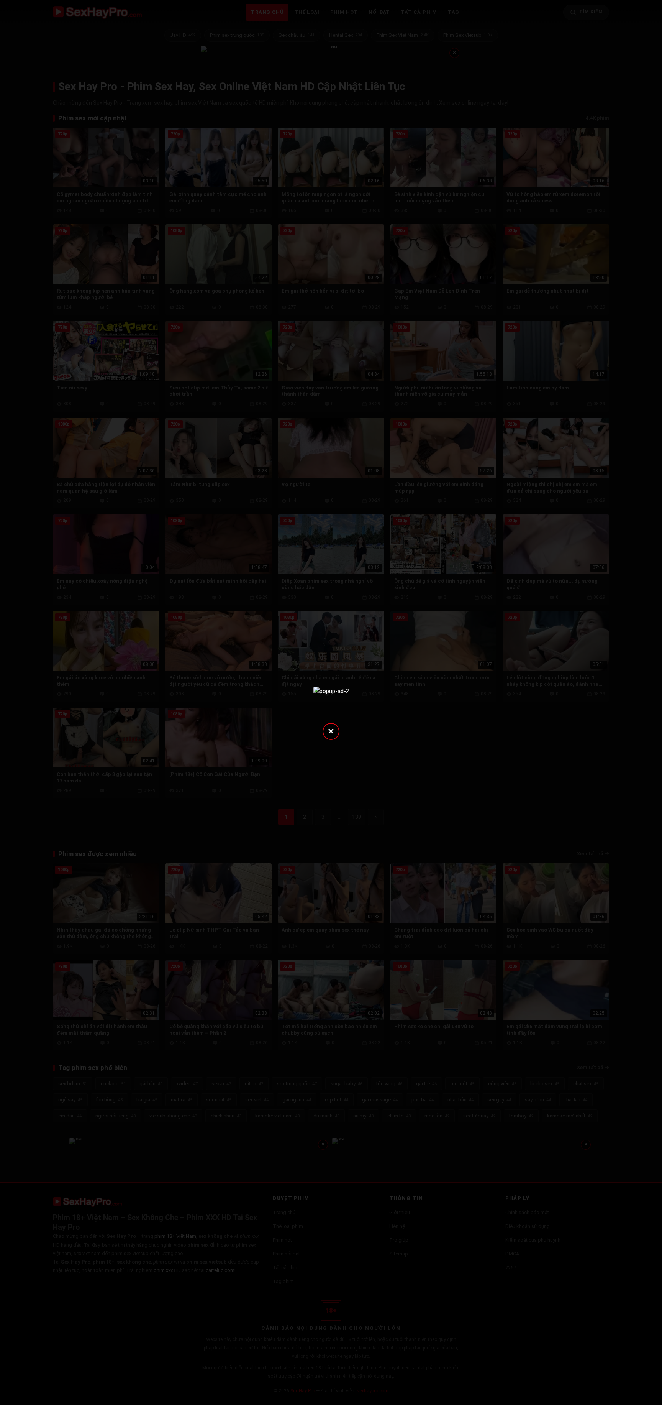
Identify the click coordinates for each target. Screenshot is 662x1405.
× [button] (331, 731)
